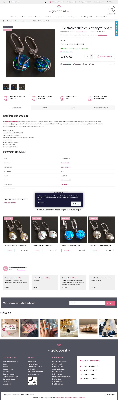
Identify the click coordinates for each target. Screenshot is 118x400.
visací (62, 171)
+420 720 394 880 (90, 370)
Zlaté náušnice (56, 379)
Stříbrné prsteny (57, 374)
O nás (5, 364)
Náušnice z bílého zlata (59, 361)
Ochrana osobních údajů (10, 376)
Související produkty (100, 107)
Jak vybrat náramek (34, 374)
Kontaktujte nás (15, 2)
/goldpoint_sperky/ (90, 378)
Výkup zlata (6, 381)
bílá (62, 180)
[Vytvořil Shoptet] (105, 394)
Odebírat (110, 303)
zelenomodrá (67, 180)
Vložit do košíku (106, 56)
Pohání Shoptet (111, 394)
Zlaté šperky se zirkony (35, 366)
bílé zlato (67, 162)
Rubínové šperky (33, 369)
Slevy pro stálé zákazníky (58, 2)
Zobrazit (9, 250)
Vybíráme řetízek (33, 364)
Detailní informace (102, 35)
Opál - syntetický (65, 167)
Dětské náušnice (57, 384)
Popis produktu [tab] (17, 107)
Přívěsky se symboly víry (35, 371)
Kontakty (6, 366)
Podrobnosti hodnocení (81, 31)
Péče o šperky (32, 361)
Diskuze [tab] (73, 107)
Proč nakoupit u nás (99, 2)
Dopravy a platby (71, 2)
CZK (110, 2)
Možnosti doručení (68, 51)
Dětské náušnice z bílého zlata (61, 376)
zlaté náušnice (59, 397)
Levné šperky (7, 384)
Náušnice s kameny (10, 202)
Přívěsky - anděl (57, 364)
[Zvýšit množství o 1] (91, 55)
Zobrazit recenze (21, 270)
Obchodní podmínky (9, 374)
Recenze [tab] (45, 107)
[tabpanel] (16, 234)
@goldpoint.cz (88, 374)
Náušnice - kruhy (57, 371)
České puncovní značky (85, 2)
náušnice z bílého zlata (12, 121)
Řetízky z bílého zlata (58, 369)
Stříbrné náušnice (57, 366)
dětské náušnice (67, 397)
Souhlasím (76, 203)
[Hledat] (4, 2)
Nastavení (41, 202)
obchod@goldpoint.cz (91, 366)
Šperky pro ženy (57, 381)
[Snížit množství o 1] (91, 58)
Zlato (62, 162)
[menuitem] (13, 16)
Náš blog (6, 371)
